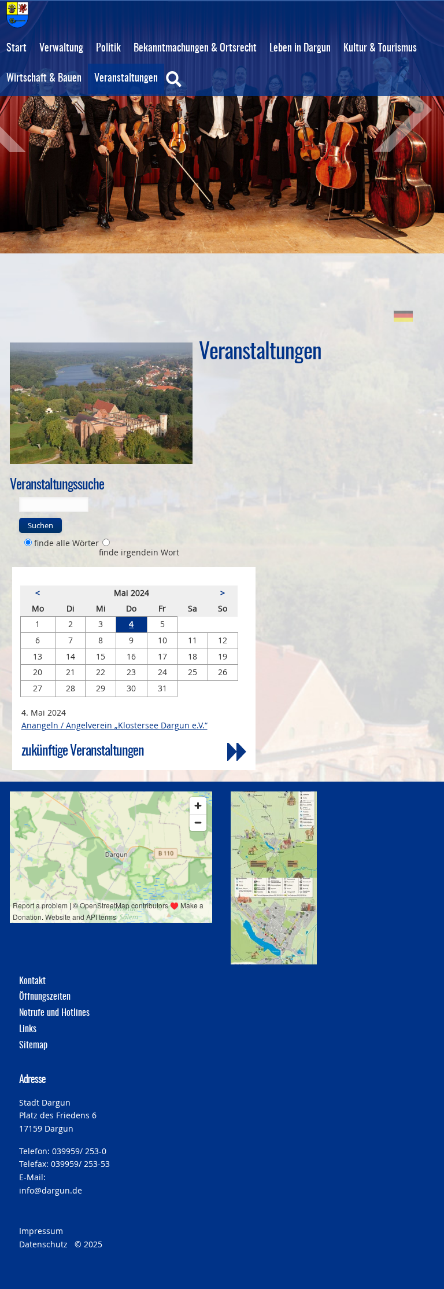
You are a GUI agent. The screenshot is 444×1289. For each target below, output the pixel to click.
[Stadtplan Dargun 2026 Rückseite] (274, 921)
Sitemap (33, 1045)
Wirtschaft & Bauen (44, 78)
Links (27, 1029)
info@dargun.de (50, 1190)
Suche (197, 87)
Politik (108, 48)
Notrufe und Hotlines (54, 1013)
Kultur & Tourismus (380, 48)
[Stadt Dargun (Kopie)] (101, 403)
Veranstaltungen (126, 78)
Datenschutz (43, 1244)
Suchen (40, 525)
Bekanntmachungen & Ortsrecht (195, 48)
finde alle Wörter (66, 542)
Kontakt (32, 981)
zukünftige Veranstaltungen (82, 751)
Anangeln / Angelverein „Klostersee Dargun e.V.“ (114, 725)
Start (16, 48)
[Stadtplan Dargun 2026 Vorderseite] (274, 834)
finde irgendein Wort (139, 552)
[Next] (389, 112)
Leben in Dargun (300, 48)
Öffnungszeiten (45, 996)
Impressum (41, 1230)
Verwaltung (61, 48)
